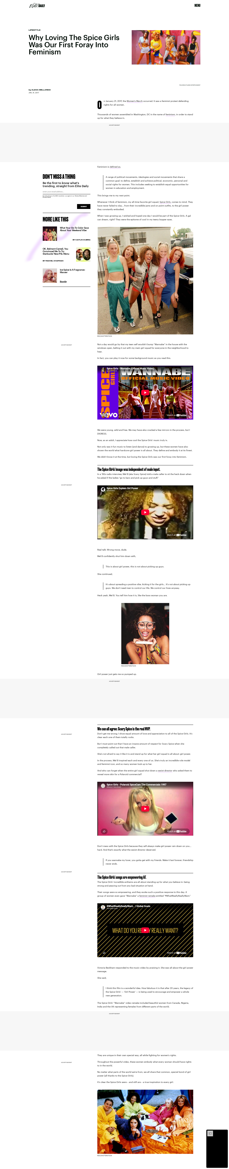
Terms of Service (79, 196)
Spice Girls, (165, 202)
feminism (170, 114)
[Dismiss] (225, 1131)
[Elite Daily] (37, 5)
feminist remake (147, 895)
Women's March (135, 101)
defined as (115, 166)
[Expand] (209, 1131)
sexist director (165, 770)
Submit (84, 206)
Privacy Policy (47, 197)
